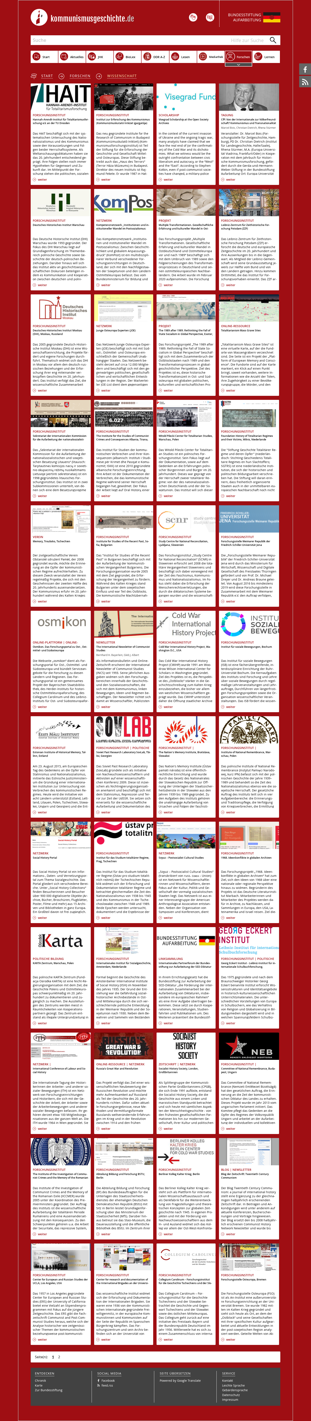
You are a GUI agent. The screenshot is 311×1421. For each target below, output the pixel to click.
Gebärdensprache (235, 1390)
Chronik (40, 1381)
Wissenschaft (122, 76)
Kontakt (227, 1381)
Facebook (300, 63)
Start (47, 76)
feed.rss (107, 1385)
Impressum (230, 1400)
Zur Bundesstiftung (48, 1390)
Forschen (80, 76)
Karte (39, 1385)
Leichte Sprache (233, 1385)
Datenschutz (231, 1395)
